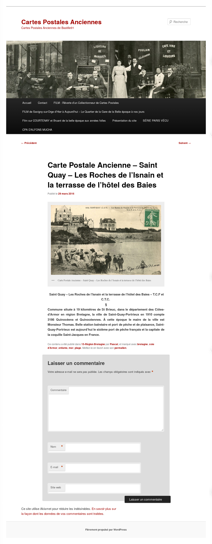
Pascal (114, 344)
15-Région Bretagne (93, 344)
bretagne (142, 344)
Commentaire (58, 390)
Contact (42, 103)
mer (71, 348)
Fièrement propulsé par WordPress (106, 529)
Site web (56, 487)
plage (78, 348)
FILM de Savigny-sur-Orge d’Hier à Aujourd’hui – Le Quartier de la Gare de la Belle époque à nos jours (83, 112)
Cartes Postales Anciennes (61, 21)
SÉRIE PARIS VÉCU (155, 120)
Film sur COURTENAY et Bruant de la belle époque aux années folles (64, 120)
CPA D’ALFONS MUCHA (37, 130)
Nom (57, 446)
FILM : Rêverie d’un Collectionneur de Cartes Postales (86, 103)
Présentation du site (124, 120)
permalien (120, 348)
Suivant (185, 143)
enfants (63, 348)
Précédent (29, 143)
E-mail (57, 467)
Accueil (26, 103)
